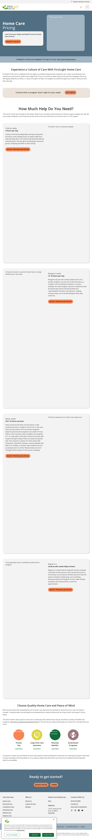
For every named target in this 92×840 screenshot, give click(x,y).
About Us (28, 801)
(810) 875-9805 (76, 801)
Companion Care (8, 807)
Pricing (41, 785)
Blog (49, 801)
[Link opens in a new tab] (72, 810)
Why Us (28, 797)
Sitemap (83, 826)
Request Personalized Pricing (18, 149)
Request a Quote (13, 42)
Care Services (8, 797)
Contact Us (74, 804)
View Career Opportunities (66, 59)
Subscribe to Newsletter (79, 807)
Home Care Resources (57, 797)
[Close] (54, 819)
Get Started (70, 93)
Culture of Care (30, 804)
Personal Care (7, 804)
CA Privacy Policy (59, 826)
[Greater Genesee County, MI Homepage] (11, 7)
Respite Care (7, 813)
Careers (54, 785)
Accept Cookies (48, 835)
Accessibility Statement (72, 826)
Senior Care (7, 801)
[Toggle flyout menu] (87, 7)
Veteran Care (7, 816)
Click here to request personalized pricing (24, 722)
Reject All (35, 835)
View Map (51, 813)
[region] (29, 828)
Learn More (18, 749)
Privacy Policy (21, 830)
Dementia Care (8, 810)
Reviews (28, 807)
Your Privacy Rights (12, 835)
